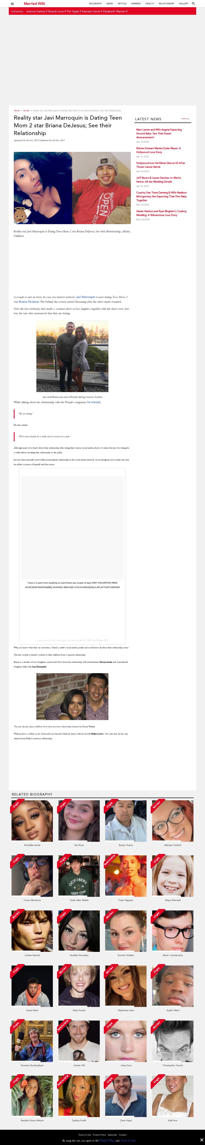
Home (16, 110)
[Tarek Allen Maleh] (79, 896)
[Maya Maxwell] (172, 896)
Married (136, 3)
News (110, 3)
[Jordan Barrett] (32, 951)
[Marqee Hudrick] (172, 840)
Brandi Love (56, 11)
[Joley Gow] (126, 1061)
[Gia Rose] (79, 840)
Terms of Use (127, 1140)
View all (185, 119)
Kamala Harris (91, 11)
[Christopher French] (172, 1061)
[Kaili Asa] (172, 1116)
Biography (95, 3)
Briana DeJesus (29, 301)
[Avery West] (32, 1006)
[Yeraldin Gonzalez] (79, 951)
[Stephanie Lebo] (126, 1006)
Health (150, 3)
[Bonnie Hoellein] (126, 951)
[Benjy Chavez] (126, 840)
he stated (93, 402)
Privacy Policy (107, 1140)
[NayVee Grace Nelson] (32, 1116)
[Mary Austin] (79, 1006)
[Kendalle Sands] (32, 840)
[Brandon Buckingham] (32, 1061)
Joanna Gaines (35, 11)
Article (122, 3)
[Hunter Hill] (79, 1061)
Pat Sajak (73, 11)
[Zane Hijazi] (126, 1116)
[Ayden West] (172, 1006)
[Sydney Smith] (79, 1116)
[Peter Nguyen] (126, 896)
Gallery (183, 3)
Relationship (166, 3)
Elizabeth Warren (114, 11)
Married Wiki (34, 3)
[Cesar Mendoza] (32, 896)
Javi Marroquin (85, 297)
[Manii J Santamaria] (172, 951)
